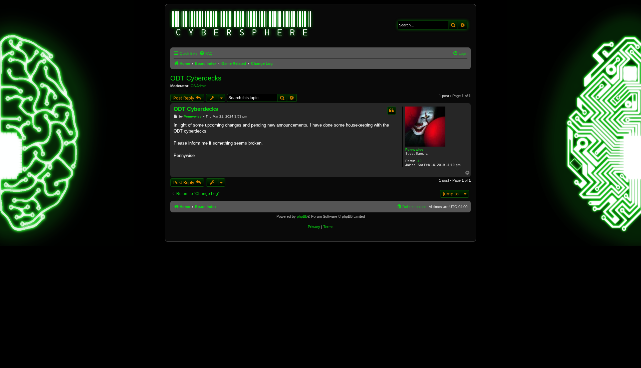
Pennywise (414, 149)
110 (419, 161)
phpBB (302, 216)
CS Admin (198, 86)
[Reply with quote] (391, 111)
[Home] (241, 24)
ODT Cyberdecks (195, 78)
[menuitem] (206, 53)
